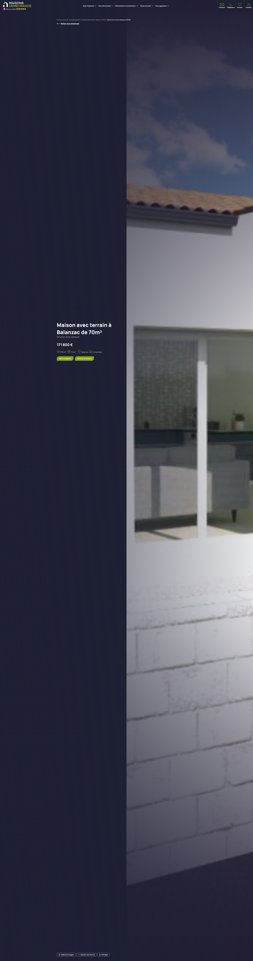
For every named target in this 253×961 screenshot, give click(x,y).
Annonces (65, 20)
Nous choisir (145, 6)
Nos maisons (88, 6)
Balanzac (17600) (101, 20)
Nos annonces (105, 6)
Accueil (59, 20)
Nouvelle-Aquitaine (75, 20)
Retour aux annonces (70, 23)
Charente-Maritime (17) (88, 20)
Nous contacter (65, 358)
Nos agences (161, 6)
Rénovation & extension (125, 6)
